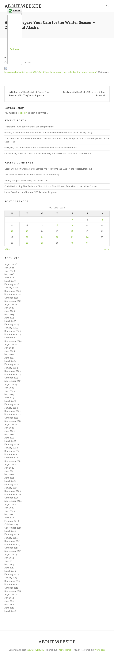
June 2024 (9, 351)
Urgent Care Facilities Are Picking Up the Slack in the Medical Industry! (57, 169)
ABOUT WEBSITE (23, 6)
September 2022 (13, 421)
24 (87, 237)
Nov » (107, 249)
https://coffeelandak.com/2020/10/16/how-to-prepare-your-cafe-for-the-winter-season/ (50, 72)
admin (27, 62)
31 (87, 243)
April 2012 (9, 608)
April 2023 (9, 397)
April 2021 (9, 478)
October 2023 (11, 378)
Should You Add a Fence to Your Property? (39, 174)
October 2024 (11, 337)
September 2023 (13, 381)
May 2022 (9, 434)
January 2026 (11, 287)
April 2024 (9, 358)
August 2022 (10, 424)
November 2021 (12, 454)
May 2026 (9, 274)
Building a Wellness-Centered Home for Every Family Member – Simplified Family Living (48, 132)
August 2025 (10, 304)
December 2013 (12, 541)
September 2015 (12, 528)
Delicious (14, 49)
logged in (22, 113)
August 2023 (10, 384)
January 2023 (11, 408)
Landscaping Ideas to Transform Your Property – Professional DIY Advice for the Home (47, 153)
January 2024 (11, 368)
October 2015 (11, 524)
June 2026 (9, 271)
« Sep (7, 249)
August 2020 (10, 504)
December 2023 (12, 371)
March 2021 (10, 481)
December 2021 (12, 451)
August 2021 (10, 464)
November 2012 (12, 584)
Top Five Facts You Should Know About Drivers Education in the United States (58, 186)
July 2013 (9, 558)
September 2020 (13, 501)
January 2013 (11, 577)
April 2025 (9, 318)
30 (72, 243)
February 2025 (11, 324)
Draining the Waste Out (36, 180)
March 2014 (10, 531)
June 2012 (9, 601)
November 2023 (12, 374)
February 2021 (11, 484)
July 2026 (9, 268)
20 (27, 237)
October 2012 (11, 588)
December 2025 (12, 291)
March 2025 (10, 321)
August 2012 (10, 594)
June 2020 (9, 511)
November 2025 (12, 294)
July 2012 (9, 598)
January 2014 (11, 538)
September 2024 (13, 341)
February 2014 (11, 534)
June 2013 (9, 561)
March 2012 (10, 611)
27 (27, 243)
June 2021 (9, 471)
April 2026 (9, 277)
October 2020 (11, 498)
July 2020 (9, 508)
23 (72, 237)
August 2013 (10, 554)
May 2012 (9, 604)
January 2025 (11, 328)
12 (12, 231)
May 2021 (9, 474)
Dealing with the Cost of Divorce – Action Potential (84, 94)
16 (72, 231)
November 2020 (12, 494)
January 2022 (11, 448)
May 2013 (9, 564)
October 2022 (11, 418)
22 (57, 237)
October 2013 (11, 548)
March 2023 (10, 401)
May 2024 (9, 354)
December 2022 (12, 411)
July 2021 (9, 468)
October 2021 (11, 457)
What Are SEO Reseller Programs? (41, 192)
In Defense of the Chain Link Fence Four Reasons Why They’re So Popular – (29, 94)
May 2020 (9, 514)
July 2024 (9, 348)
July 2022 (9, 428)
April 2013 (9, 568)
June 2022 (9, 431)
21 (42, 237)
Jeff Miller (9, 174)
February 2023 (11, 404)
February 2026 (11, 284)
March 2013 (10, 571)
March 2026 (10, 281)
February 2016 (11, 521)
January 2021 (11, 488)
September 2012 (12, 591)
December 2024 (12, 331)
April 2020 (9, 517)
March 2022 (10, 441)
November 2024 (12, 334)
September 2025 (13, 301)
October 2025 (11, 298)
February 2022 (11, 444)
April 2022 (9, 438)
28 (42, 243)
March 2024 (10, 361)
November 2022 (12, 414)
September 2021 (12, 461)
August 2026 (10, 264)
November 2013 (12, 544)
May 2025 (9, 314)
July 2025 (9, 308)
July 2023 (9, 388)
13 (27, 231)
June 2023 (9, 391)
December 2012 (12, 581)
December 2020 (12, 491)
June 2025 (9, 311)
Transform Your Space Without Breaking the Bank (29, 127)
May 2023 (9, 394)
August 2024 (10, 344)
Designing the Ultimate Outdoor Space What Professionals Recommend (40, 147)
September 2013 (12, 551)
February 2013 (11, 574)
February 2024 (11, 364)
